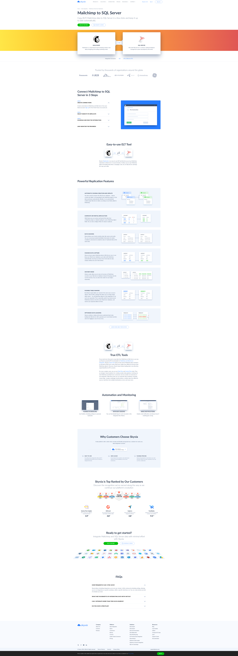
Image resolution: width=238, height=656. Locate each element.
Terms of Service (101, 649)
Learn (153, 634)
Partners (98, 630)
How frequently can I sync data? (103, 585)
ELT (120, 58)
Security (109, 649)
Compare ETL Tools (156, 632)
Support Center (155, 636)
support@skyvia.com (154, 649)
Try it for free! (111, 543)
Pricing (111, 638)
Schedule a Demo (128, 543)
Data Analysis (133, 638)
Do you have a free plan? (100, 606)
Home (78, 8)
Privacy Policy (116, 649)
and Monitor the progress (86, 126)
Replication (106, 161)
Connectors (112, 630)
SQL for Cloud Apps (134, 644)
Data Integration (84, 8)
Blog (153, 626)
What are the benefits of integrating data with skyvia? (111, 596)
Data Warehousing (134, 634)
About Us (98, 626)
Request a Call (145, 1)
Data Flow (120, 371)
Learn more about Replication (119, 327)
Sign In (151, 1)
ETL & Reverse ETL (128, 58)
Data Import (132, 626)
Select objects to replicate (86, 114)
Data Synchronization (134, 630)
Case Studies (155, 628)
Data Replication (133, 632)
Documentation (155, 638)
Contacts (98, 628)
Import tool (112, 362)
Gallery (153, 630)
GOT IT (160, 653)
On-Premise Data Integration (136, 636)
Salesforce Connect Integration (136, 642)
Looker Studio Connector (115, 636)
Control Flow (128, 371)
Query (111, 628)
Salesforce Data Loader (135, 640)
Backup (111, 632)
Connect (111, 634)
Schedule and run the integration (89, 120)
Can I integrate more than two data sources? (108, 601)
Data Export (132, 628)
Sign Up (158, 1)
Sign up (87, 107)
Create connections (84, 102)
